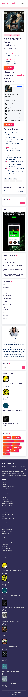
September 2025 (7, 304)
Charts (3, 491)
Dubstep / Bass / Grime (7, 501)
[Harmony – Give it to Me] (6, 392)
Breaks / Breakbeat (6, 488)
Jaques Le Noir (19, 440)
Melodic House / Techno (8, 525)
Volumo (6, 453)
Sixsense (7, 450)
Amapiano (4, 484)
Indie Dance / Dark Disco (8, 518)
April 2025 (5, 318)
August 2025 (6, 307)
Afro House (4, 482)
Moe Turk (16, 444)
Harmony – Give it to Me (9, 262)
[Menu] (25, 3)
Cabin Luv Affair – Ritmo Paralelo (10, 671)
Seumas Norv (17, 447)
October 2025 (6, 301)
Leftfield (4, 520)
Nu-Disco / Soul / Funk (7, 531)
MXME (21, 57)
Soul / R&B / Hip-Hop (7, 542)
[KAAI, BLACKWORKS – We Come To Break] (6, 419)
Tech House (4, 546)
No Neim (12, 57)
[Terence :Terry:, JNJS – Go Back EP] (6, 405)
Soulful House (5, 544)
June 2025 (5, 312)
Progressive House (6, 535)
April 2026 (5, 284)
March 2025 (6, 321)
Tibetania (15, 450)
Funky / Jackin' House (7, 510)
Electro (7, 503)
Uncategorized (5, 557)
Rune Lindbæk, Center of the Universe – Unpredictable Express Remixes (13, 274)
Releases (16, 35)
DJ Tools (4, 497)
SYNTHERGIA (14, 59)
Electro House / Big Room (8, 505)
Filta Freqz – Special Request (9, 646)
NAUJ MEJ (8, 59)
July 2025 (5, 309)
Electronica (4, 508)
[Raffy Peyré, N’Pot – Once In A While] (6, 379)
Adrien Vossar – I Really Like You (10, 683)
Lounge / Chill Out (6, 523)
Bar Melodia (16, 437)
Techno (6, 548)
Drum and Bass (5, 499)
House (3, 516)
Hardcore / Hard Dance (7, 514)
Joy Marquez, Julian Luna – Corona (11, 659)
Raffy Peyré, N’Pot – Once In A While (12, 259)
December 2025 (7, 295)
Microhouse (4, 527)
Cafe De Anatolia (8, 440)
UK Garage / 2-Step (7, 555)
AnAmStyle (7, 437)
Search (5, 199)
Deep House (5, 495)
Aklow (18, 57)
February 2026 (6, 290)
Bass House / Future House (8, 486)
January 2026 (6, 293)
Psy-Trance (5, 537)
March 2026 (6, 287)
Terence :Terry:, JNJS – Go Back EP (12, 265)
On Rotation (7, 447)
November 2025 (7, 298)
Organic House (5, 533)
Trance (3, 552)
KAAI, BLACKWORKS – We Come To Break (12, 269)
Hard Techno (8, 35)
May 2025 (5, 315)
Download (8, 67)
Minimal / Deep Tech (7, 529)
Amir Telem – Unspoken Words (10, 634)
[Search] (23, 367)
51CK (15, 57)
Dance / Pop (5, 493)
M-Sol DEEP (7, 444)
